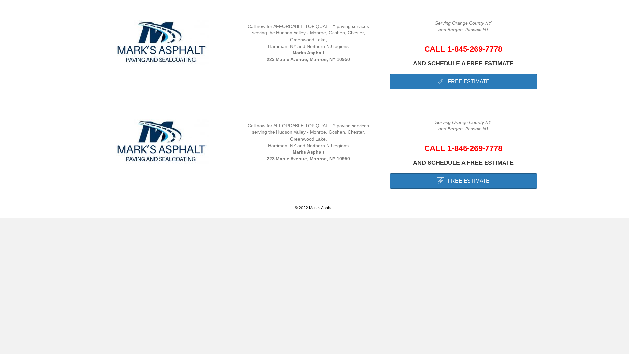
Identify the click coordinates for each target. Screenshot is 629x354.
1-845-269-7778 (475, 49)
